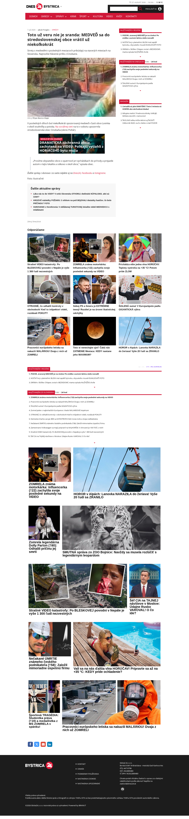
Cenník (80, 769)
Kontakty (131, 16)
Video (109, 16)
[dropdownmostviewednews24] (140, 91)
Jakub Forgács (43, 30)
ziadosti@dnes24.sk (128, 783)
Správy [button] (60, 16)
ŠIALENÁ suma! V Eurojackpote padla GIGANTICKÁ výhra (137, 84)
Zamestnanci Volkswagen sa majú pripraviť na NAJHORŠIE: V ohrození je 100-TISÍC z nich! (67, 427)
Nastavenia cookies (86, 778)
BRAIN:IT (82, 805)
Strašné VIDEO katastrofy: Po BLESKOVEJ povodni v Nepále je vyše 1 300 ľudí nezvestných (67, 432)
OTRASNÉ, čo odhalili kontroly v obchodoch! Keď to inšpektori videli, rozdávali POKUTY (66, 414)
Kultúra (98, 16)
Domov (33, 16)
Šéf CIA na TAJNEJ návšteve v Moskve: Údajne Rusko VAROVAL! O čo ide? (60, 436)
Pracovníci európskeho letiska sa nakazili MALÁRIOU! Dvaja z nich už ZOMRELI (139, 77)
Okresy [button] (45, 16)
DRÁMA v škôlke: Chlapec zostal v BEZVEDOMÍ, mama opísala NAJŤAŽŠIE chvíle (141, 50)
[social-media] (122, 789)
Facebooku (87, 173)
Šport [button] (84, 16)
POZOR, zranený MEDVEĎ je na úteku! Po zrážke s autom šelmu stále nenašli (140, 36)
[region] (61, 6)
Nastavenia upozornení (88, 783)
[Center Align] (140, 9)
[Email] (43, 744)
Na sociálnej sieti (64, 126)
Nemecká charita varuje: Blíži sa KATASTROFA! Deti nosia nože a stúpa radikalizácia (64, 419)
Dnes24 (77, 173)
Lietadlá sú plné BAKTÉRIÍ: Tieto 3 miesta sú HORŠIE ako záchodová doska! (141, 107)
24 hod (154, 61)
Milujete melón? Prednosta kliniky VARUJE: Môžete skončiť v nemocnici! (139, 114)
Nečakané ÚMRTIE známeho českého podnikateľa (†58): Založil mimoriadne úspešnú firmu (68, 423)
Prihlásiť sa (151, 9)
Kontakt (81, 764)
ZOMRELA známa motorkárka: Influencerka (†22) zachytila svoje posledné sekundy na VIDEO (142, 69)
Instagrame (99, 173)
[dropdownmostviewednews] (140, 57)
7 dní (147, 61)
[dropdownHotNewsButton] (140, 128)
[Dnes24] (52, 6)
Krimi (73, 16)
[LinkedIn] (50, 744)
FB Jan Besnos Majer (41, 118)
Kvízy (119, 16)
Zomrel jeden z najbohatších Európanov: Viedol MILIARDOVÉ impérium (60, 410)
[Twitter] (37, 744)
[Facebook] (30, 744)
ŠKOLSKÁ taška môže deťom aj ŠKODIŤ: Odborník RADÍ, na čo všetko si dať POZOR (139, 121)
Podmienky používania (88, 774)
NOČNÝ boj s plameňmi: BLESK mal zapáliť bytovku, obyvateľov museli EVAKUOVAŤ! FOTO (141, 43)
